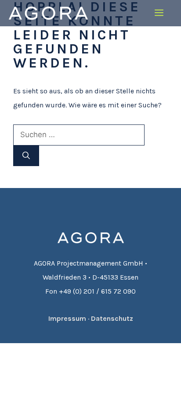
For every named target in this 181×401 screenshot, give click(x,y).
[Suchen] (26, 156)
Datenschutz (112, 318)
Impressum (67, 318)
